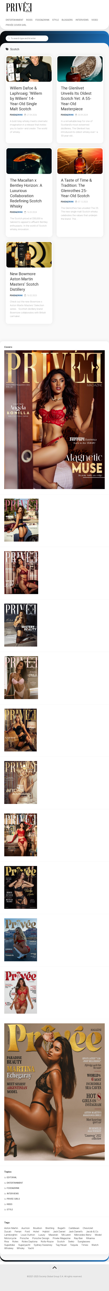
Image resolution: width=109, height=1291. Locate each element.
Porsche (24, 1238)
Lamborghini (10, 1234)
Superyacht (24, 1244)
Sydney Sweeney (43, 1244)
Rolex (15, 1241)
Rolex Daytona (29, 1241)
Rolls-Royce (47, 1241)
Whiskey (8, 1248)
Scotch (61, 1241)
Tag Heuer (61, 1244)
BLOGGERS (67, 20)
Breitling (49, 1228)
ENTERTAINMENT (14, 20)
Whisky (20, 1248)
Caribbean (74, 1228)
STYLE (55, 20)
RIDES (29, 20)
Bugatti (61, 1228)
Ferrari (18, 1231)
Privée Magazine (62, 1238)
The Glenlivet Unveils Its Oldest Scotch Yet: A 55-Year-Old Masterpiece (76, 98)
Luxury (41, 1234)
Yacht (31, 1248)
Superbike (9, 1244)
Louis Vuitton (28, 1234)
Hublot (46, 1231)
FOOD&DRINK (42, 20)
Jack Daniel (59, 1231)
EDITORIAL (12, 1177)
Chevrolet (88, 1228)
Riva (6, 1241)
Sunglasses (84, 1241)
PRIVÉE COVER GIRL (16, 25)
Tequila (74, 1244)
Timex (84, 1244)
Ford (27, 1231)
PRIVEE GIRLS (13, 1199)
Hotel (36, 1231)
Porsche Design (40, 1238)
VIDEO (94, 20)
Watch (95, 1244)
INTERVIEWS (82, 20)
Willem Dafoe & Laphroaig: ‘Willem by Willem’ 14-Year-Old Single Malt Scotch (26, 98)
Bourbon (37, 1228)
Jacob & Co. (92, 1231)
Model (98, 1234)
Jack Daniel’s (76, 1231)
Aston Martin (11, 1228)
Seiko (71, 1241)
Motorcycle (10, 1238)
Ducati (7, 1231)
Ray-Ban (78, 1238)
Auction (25, 1228)
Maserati (53, 1234)
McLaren (66, 1234)
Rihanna (90, 1238)
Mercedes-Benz (82, 1234)
